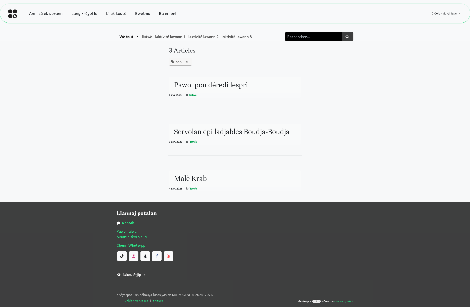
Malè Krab (190, 178)
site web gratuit (343, 301)
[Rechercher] (347, 36)
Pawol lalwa (127, 231)
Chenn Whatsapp (131, 245)
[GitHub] (145, 256)
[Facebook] (157, 256)
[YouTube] (168, 256)
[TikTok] (122, 256)
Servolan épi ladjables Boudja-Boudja (232, 131)
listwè (192, 95)
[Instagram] (133, 256)
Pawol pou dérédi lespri (211, 85)
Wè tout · (129, 36)
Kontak (128, 223)
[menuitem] (46, 13)
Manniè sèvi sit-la (132, 237)
